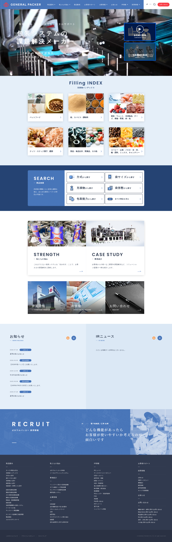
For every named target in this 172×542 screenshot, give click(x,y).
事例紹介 (53, 478)
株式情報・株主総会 (100, 488)
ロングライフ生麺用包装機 (58, 490)
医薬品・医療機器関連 (12, 500)
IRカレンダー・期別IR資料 (102, 493)
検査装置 (8, 502)
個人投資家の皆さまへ (100, 486)
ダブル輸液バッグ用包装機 (58, 487)
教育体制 (140, 485)
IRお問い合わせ (98, 501)
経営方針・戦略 (98, 478)
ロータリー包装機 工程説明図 (15, 514)
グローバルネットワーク (57, 509)
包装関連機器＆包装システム (14, 505)
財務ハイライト (98, 480)
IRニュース (97, 470)
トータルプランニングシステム (59, 473)
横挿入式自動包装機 (12, 497)
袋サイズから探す (11, 478)
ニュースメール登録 (100, 509)
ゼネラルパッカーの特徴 (57, 470)
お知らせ (114, 4)
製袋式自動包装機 (11, 492)
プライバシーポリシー (28, 536)
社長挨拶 (52, 504)
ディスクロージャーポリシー (102, 473)
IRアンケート (98, 504)
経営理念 (52, 514)
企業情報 (102, 4)
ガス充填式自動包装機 (12, 495)
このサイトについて (12, 536)
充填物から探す (10, 480)
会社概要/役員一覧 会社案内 (58, 506)
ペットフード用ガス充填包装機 (59, 484)
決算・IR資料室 (98, 483)
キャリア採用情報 (143, 490)
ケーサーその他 (10, 508)
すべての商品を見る (12, 470)
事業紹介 (140, 483)
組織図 (52, 519)
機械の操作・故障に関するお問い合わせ (150, 509)
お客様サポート (89, 4)
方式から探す (10, 475)
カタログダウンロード (12, 519)
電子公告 (96, 506)
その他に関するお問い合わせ (146, 522)
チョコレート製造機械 (12, 510)
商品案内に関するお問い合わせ (147, 514)
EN (150, 4)
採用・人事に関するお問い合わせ (148, 519)
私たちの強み (63, 4)
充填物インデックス (12, 473)
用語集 (96, 498)
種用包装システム (55, 492)
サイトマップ (42, 536)
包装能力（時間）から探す (14, 486)
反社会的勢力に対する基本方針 (59, 522)
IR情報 (124, 4)
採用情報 (135, 4)
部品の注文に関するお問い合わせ (148, 512)
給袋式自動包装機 (11, 490)
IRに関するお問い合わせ (145, 517)
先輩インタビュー (143, 480)
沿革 (51, 512)
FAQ (95, 496)
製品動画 (77, 4)
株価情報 (96, 491)
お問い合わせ (163, 4)
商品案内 (50, 4)
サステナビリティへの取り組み (59, 517)
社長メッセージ (98, 475)
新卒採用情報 (142, 488)
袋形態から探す (10, 483)
